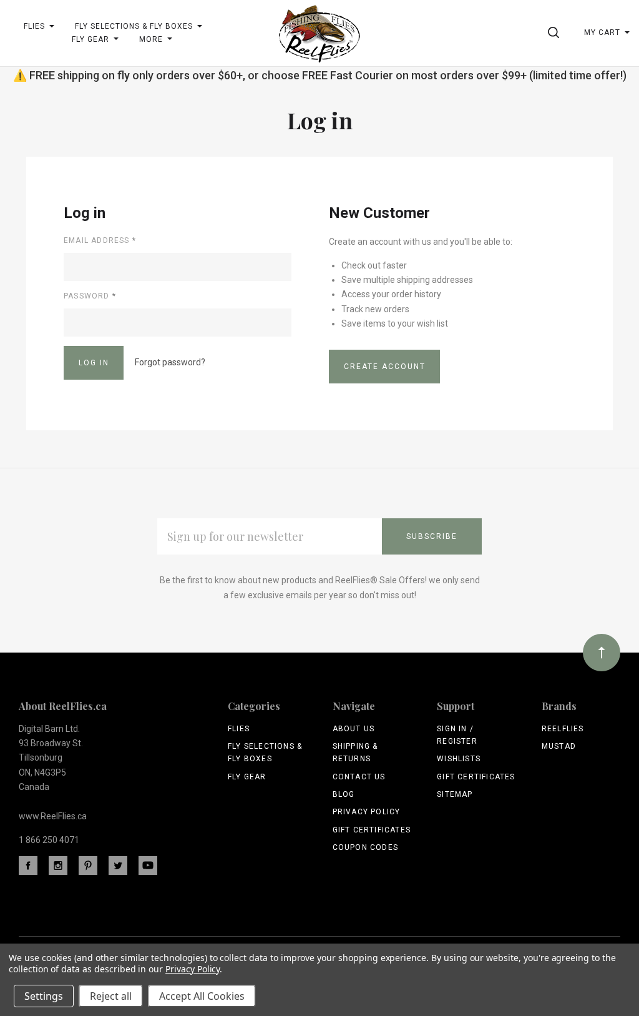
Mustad (559, 746)
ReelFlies (563, 728)
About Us (354, 728)
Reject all (111, 996)
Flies (239, 728)
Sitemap (454, 794)
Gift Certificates (372, 830)
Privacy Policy (367, 811)
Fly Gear (247, 776)
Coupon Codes (365, 847)
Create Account (385, 366)
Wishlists (458, 758)
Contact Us (359, 776)
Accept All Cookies (202, 996)
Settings (43, 996)
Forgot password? (170, 362)
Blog (344, 794)
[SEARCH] (555, 32)
